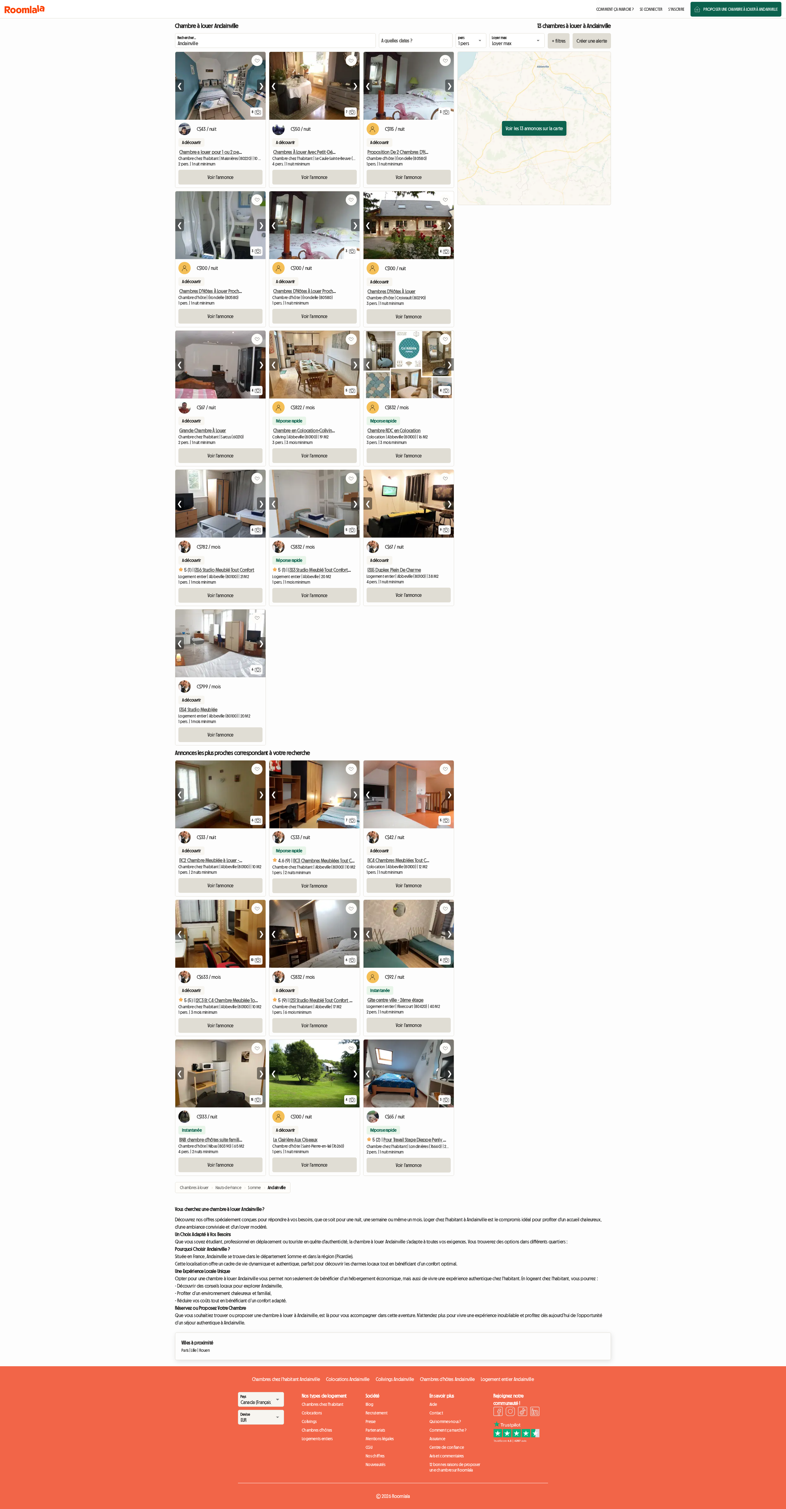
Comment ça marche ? (448, 1430)
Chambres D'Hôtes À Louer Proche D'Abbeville (221, 291)
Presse (371, 1421)
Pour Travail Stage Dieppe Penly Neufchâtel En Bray (429, 1139)
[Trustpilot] (516, 1440)
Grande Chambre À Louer (202, 430)
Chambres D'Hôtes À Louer (392, 291)
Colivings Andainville (395, 1379)
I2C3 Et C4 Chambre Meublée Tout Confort (235, 1000)
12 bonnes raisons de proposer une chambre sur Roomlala (455, 1467)
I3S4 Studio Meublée (198, 709)
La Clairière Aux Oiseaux (295, 1139)
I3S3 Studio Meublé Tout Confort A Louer (325, 569)
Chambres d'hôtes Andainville (447, 1379)
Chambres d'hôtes (317, 1430)
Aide (433, 1404)
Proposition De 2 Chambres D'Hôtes (401, 152)
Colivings (309, 1421)
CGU (369, 1447)
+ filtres (559, 40)
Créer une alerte (592, 40)
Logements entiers (317, 1439)
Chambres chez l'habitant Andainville (286, 1379)
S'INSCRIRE (676, 9)
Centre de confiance (447, 1447)
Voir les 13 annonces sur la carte (534, 128)
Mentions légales (380, 1439)
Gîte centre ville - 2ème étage (396, 1000)
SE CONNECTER (651, 9)
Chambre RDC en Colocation (394, 430)
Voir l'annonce (220, 177)
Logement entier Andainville (507, 1379)
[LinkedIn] (534, 1412)
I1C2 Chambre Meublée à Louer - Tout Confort (221, 860)
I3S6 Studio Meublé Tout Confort (224, 569)
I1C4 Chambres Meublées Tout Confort (403, 860)
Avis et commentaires (447, 1456)
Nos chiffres (375, 1456)
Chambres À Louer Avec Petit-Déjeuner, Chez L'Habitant (323, 152)
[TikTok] (522, 1412)
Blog (369, 1404)
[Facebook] (498, 1412)
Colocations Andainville (348, 1379)
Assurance (438, 1439)
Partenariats (375, 1430)
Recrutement (376, 1413)
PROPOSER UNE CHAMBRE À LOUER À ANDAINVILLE (740, 9)
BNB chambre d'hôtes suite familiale (212, 1139)
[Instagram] (510, 1412)
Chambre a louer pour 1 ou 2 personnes (216, 152)
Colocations (312, 1413)
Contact (436, 1413)
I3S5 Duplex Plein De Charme (394, 569)
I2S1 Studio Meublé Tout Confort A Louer (326, 1000)
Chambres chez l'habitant (323, 1404)
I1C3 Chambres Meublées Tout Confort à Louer (335, 860)
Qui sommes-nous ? (445, 1421)
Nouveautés (375, 1464)
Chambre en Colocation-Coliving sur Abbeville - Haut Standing (331, 430)
